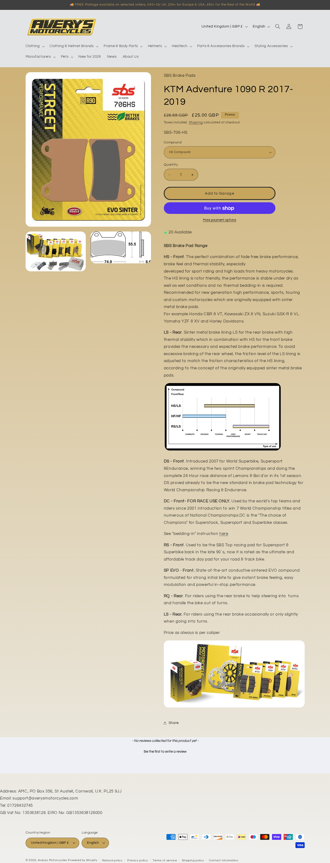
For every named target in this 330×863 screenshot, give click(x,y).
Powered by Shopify (82, 860)
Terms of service (165, 860)
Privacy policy (137, 860)
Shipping (196, 122)
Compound (172, 142)
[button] (34, 46)
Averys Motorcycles (52, 860)
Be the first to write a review (165, 751)
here (223, 534)
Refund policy (112, 860)
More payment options (219, 220)
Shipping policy (193, 860)
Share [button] (174, 723)
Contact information (223, 860)
